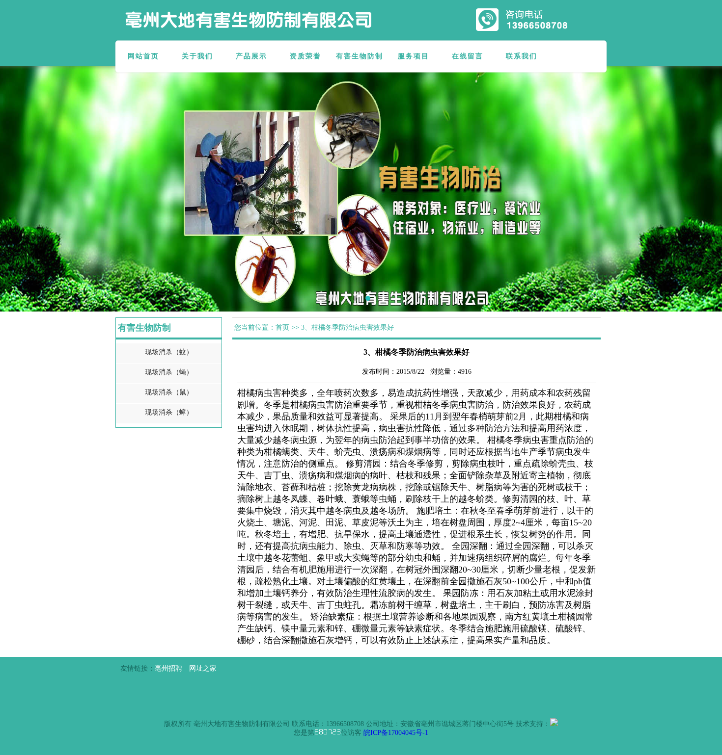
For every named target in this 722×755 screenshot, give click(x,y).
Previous (14, 181)
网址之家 (203, 668)
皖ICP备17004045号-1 (395, 732)
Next (707, 181)
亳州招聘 (168, 668)
